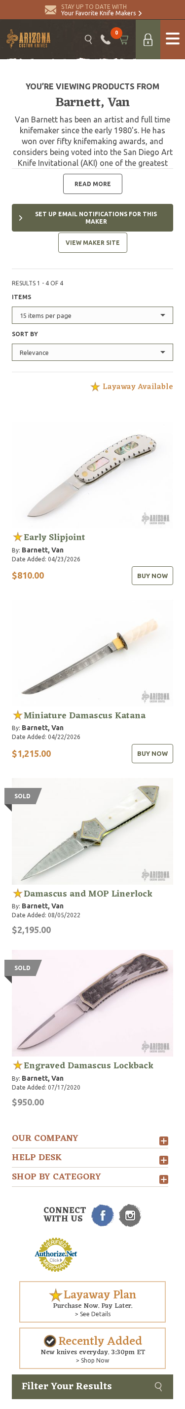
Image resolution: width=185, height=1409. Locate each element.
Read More (92, 184)
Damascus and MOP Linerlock (88, 894)
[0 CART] (123, 39)
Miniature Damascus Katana (85, 716)
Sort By (25, 334)
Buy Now (152, 575)
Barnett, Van (43, 550)
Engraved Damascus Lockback (88, 1066)
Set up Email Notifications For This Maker (96, 218)
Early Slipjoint (54, 538)
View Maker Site (93, 242)
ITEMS (21, 297)
